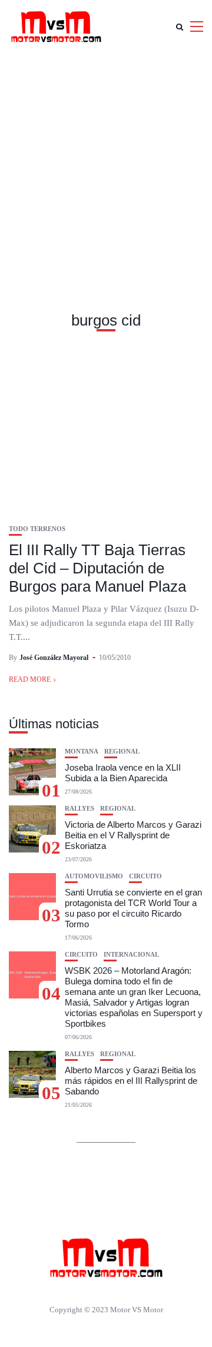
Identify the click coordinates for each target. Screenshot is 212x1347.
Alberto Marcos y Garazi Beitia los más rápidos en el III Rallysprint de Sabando (131, 1080)
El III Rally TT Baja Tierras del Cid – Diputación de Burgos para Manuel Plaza (97, 568)
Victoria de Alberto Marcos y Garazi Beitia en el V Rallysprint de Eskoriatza (133, 835)
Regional (122, 751)
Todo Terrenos (37, 529)
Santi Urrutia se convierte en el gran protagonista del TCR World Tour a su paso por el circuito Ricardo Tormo (133, 908)
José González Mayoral (53, 657)
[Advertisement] (106, 165)
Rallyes (79, 808)
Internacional (131, 954)
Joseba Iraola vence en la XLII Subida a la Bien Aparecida (123, 772)
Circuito (145, 876)
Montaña (81, 751)
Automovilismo (94, 876)
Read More (30, 679)
